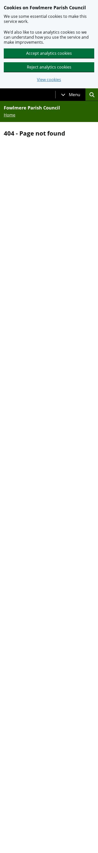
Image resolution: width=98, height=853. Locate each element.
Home (9, 115)
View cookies (49, 79)
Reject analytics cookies (49, 67)
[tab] (70, 94)
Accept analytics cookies (49, 53)
